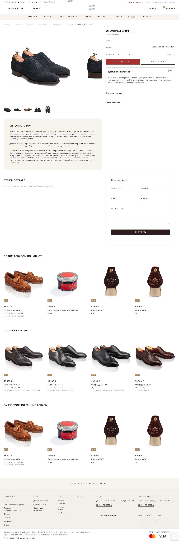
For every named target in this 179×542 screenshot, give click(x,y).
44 (19, 388)
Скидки (132, 17)
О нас (6, 501)
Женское (49, 17)
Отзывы (6, 514)
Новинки (117, 17)
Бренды (87, 17)
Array (18, 310)
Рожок (94, 310)
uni (92, 313)
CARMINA (127, 31)
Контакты (7, 518)
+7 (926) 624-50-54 (14, 2)
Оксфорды (8, 385)
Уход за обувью (68, 17)
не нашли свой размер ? (164, 47)
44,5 (62, 388)
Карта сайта (30, 538)
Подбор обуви (63, 513)
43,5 (22, 313)
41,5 (8, 313)
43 (19, 313)
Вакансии (7, 521)
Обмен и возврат (40, 504)
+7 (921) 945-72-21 (42, 2)
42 (12, 313)
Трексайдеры (9, 310)
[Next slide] (98, 101)
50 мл (49, 313)
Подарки (101, 17)
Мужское (33, 17)
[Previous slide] (91, 101)
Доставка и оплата (40, 501)
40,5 (93, 388)
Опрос (6, 525)
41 (5, 313)
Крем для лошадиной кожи (59, 310)
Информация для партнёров (14, 504)
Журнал (146, 17)
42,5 (15, 313)
